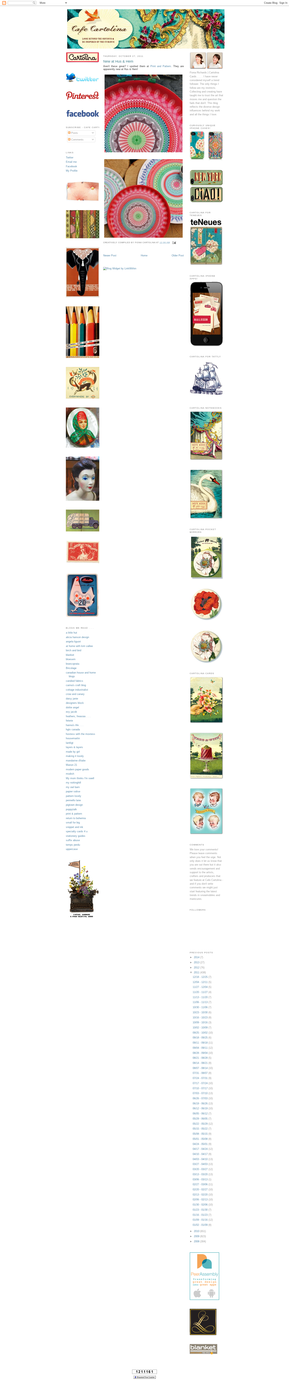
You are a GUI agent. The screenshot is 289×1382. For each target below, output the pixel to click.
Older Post (178, 255)
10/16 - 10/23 (200, 1017)
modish (70, 773)
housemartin (73, 738)
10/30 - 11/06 (200, 1007)
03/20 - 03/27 (200, 1169)
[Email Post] (174, 242)
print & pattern (74, 813)
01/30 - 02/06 (200, 1204)
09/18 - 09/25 (200, 1037)
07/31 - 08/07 (200, 1073)
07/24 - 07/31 (200, 1078)
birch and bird (73, 650)
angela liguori (73, 641)
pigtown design (74, 804)
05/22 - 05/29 (200, 1123)
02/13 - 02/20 (200, 1194)
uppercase (72, 849)
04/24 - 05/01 (200, 1144)
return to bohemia (76, 818)
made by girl (73, 751)
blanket (70, 654)
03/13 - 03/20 (200, 1174)
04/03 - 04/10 (200, 1159)
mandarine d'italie (76, 760)
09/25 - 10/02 (200, 1032)
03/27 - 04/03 (200, 1164)
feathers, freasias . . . (78, 716)
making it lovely (75, 756)
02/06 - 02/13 (200, 1199)
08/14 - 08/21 (200, 1062)
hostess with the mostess (80, 734)
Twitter (69, 157)
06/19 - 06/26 (200, 1103)
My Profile (71, 170)
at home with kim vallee (79, 646)
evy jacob (71, 711)
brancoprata (72, 663)
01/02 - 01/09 (200, 1224)
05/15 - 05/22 (200, 1128)
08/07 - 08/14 (200, 1068)
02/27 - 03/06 (200, 1184)
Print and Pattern (160, 66)
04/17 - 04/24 (200, 1148)
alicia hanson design (77, 637)
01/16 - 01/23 (200, 1214)
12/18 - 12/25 (200, 977)
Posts (74, 132)
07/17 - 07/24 (200, 1083)
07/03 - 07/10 (200, 1093)
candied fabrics (74, 680)
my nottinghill (73, 782)
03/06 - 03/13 (200, 1179)
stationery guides (75, 835)
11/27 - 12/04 (200, 987)
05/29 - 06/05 (200, 1118)
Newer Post (109, 255)
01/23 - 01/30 (200, 1209)
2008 (197, 1241)
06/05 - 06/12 (200, 1113)
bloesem (70, 659)
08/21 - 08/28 (200, 1057)
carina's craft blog (76, 685)
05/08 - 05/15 (200, 1133)
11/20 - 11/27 (200, 992)
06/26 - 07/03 (200, 1098)
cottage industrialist (77, 689)
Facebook (71, 166)
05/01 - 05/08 (200, 1138)
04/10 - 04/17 (200, 1154)
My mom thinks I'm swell (80, 778)
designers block (75, 702)
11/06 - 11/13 (200, 1002)
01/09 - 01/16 (200, 1219)
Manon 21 (71, 764)
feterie (69, 720)
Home (144, 255)
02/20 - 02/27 (200, 1189)
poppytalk (71, 809)
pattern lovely (73, 795)
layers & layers (74, 747)
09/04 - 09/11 (200, 1047)
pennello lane (73, 800)
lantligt (69, 742)
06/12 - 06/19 (200, 1108)
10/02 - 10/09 (200, 1027)
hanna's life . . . (74, 725)
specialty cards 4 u (76, 831)
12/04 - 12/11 (200, 982)
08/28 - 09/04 (200, 1052)
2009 (197, 1236)
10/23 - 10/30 (200, 1012)
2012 (197, 967)
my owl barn (73, 787)
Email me (71, 161)
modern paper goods (77, 769)
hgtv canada (73, 729)
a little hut (71, 632)
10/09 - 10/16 (200, 1022)
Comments (77, 139)
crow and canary (75, 694)
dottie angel (72, 707)
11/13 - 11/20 (200, 997)
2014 (197, 957)
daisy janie (72, 698)
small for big (73, 822)
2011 (197, 972)
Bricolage (71, 668)
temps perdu (73, 844)
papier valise (73, 791)
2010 (197, 1231)
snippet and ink (74, 827)
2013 (197, 962)
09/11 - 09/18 (200, 1042)
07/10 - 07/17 (200, 1088)
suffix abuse (73, 840)
